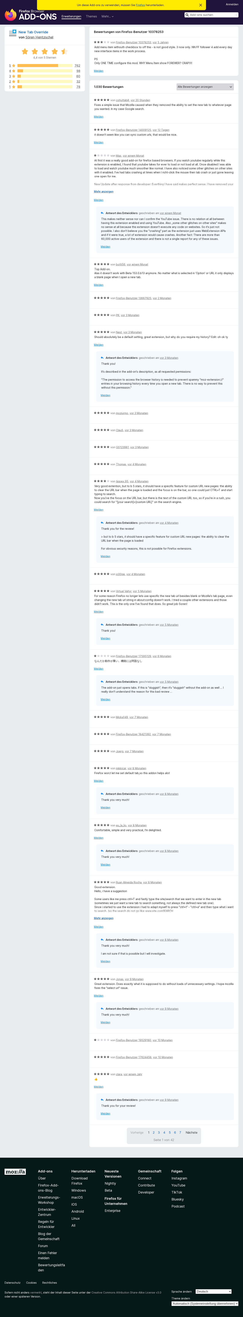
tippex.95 (122, 481)
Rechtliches (49, 1282)
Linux (75, 1218)
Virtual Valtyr (123, 591)
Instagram (179, 1178)
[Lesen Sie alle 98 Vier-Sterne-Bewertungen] (44, 70)
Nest (119, 332)
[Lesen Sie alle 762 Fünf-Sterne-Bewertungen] (44, 65)
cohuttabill (122, 100)
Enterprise (112, 1211)
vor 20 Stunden (140, 100)
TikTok (176, 1192)
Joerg (119, 751)
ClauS (119, 430)
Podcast (178, 1206)
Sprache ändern (181, 1291)
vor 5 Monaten (142, 591)
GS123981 (122, 447)
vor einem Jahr (133, 1074)
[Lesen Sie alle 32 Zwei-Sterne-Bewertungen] (44, 81)
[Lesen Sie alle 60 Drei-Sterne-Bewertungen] (44, 76)
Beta (108, 1190)
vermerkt (36, 1292)
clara (119, 1074)
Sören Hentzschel (39, 37)
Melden (98, 70)
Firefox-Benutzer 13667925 (133, 298)
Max (118, 155)
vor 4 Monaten (137, 464)
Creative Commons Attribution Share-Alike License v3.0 (126, 1292)
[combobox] (211, 14)
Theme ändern (180, 1298)
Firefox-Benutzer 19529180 (133, 1040)
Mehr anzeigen (103, 191)
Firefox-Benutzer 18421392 (133, 734)
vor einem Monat (133, 155)
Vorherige (137, 1132)
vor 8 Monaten (137, 768)
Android (77, 1211)
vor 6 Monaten (162, 656)
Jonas (119, 979)
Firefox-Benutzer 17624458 (133, 1057)
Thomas (121, 464)
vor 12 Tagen (161, 129)
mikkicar (121, 768)
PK (117, 315)
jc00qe (120, 574)
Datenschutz (13, 1282)
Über (42, 1178)
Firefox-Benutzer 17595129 (133, 656)
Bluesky (177, 1199)
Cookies (31, 1282)
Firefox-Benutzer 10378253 (133, 42)
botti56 (120, 264)
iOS (74, 1204)
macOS (77, 1197)
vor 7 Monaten (138, 717)
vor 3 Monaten (130, 315)
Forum (43, 1246)
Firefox (140, 5)
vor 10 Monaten (163, 1040)
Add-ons (45, 1171)
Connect (144, 1178)
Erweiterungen (71, 16)
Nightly (110, 1183)
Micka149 (122, 717)
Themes (91, 16)
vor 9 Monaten (134, 979)
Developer (146, 1192)
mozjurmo (122, 413)
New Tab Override (33, 32)
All (73, 1225)
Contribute (146, 1185)
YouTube (178, 1185)
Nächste (191, 1132)
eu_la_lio (121, 825)
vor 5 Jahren (161, 42)
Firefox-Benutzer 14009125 (133, 129)
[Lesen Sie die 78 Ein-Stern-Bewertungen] (44, 86)
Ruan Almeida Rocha (129, 882)
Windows (78, 1190)
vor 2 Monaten (162, 298)
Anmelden (232, 4)
